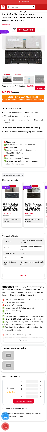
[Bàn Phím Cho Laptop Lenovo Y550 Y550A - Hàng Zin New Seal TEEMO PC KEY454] (12, 192)
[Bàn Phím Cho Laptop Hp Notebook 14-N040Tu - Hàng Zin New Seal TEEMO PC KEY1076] (34, 192)
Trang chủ (6, 86)
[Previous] (5, 49)
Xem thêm (23, 340)
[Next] (41, 49)
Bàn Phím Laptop (18, 86)
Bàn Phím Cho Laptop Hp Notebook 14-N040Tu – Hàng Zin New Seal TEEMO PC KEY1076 (33, 207)
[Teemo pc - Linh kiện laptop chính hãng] (3, 7)
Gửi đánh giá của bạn (23, 401)
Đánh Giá (6, 25)
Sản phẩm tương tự (13, 175)
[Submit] (33, 7)
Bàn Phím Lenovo (33, 86)
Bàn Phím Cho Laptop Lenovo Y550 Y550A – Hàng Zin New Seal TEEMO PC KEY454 (11, 207)
